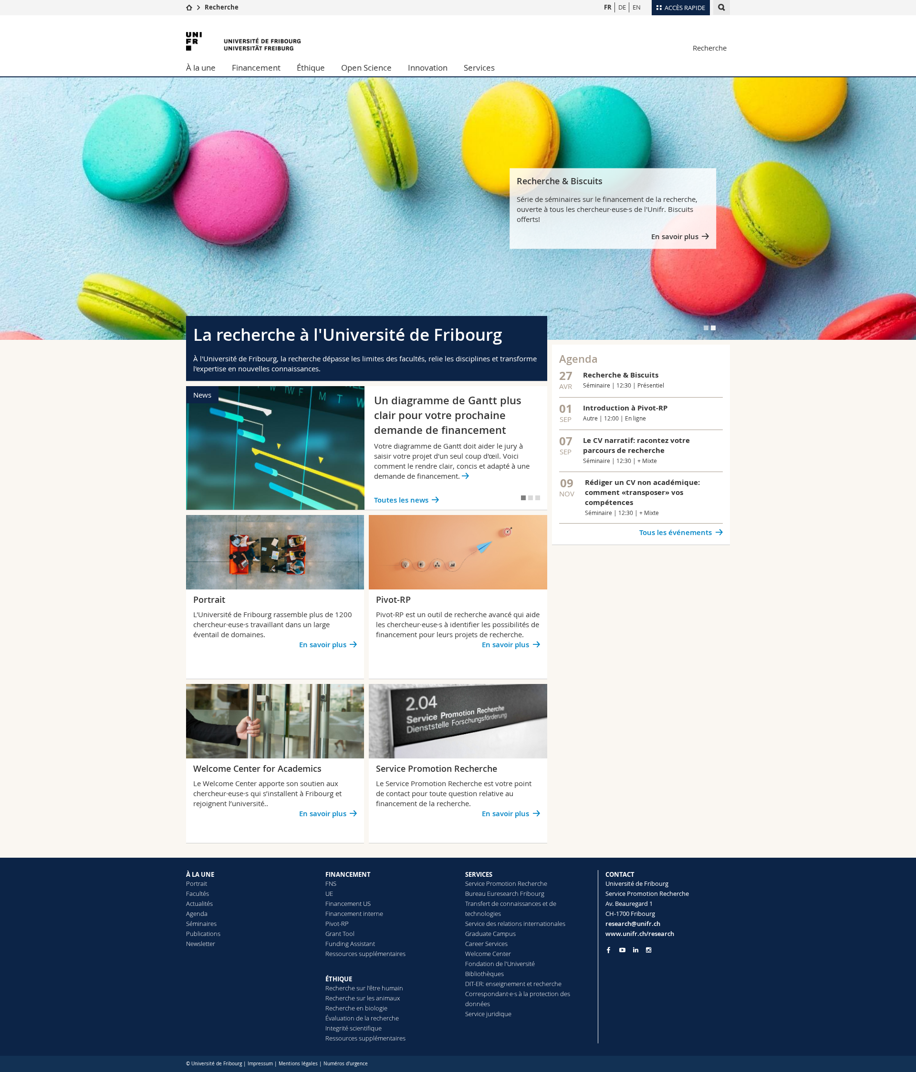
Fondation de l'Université (500, 963)
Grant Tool (339, 933)
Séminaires (201, 923)
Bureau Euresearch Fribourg (504, 893)
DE (622, 7)
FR (608, 7)
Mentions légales (298, 1064)
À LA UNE (200, 874)
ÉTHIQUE (338, 979)
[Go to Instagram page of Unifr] (648, 950)
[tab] (706, 328)
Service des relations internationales (515, 923)
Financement (256, 67)
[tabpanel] (458, 208)
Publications (203, 933)
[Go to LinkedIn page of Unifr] (635, 950)
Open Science (366, 67)
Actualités (199, 903)
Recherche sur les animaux (362, 998)
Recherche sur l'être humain (364, 988)
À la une (201, 67)
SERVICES (478, 874)
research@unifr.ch (632, 923)
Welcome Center (488, 953)
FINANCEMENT (348, 874)
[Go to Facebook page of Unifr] (608, 950)
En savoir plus (674, 237)
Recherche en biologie (356, 1008)
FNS (330, 883)
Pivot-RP (337, 923)
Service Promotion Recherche (506, 883)
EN (637, 7)
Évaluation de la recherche (362, 1018)
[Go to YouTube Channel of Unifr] (622, 950)
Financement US (348, 903)
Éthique (311, 67)
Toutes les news (401, 500)
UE (329, 893)
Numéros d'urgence (345, 1064)
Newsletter (200, 943)
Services (479, 67)
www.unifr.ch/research (639, 933)
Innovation (428, 67)
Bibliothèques (484, 973)
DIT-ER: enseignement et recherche (513, 983)
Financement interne (354, 913)
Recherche (222, 7)
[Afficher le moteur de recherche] (721, 7)
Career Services (486, 943)
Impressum (260, 1064)
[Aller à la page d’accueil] (189, 7)
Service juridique (488, 1013)
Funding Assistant (350, 943)
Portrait (196, 883)
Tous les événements (675, 532)
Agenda (197, 913)
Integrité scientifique (353, 1028)
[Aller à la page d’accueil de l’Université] (243, 41)
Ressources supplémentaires (365, 953)
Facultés (197, 893)
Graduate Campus (490, 933)
